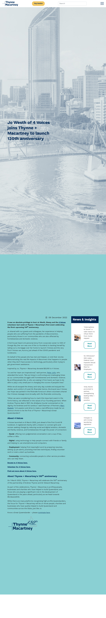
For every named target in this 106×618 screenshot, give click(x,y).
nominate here (44, 513)
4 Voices (62, 322)
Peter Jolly (51, 373)
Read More (89, 345)
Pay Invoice (38, 3)
